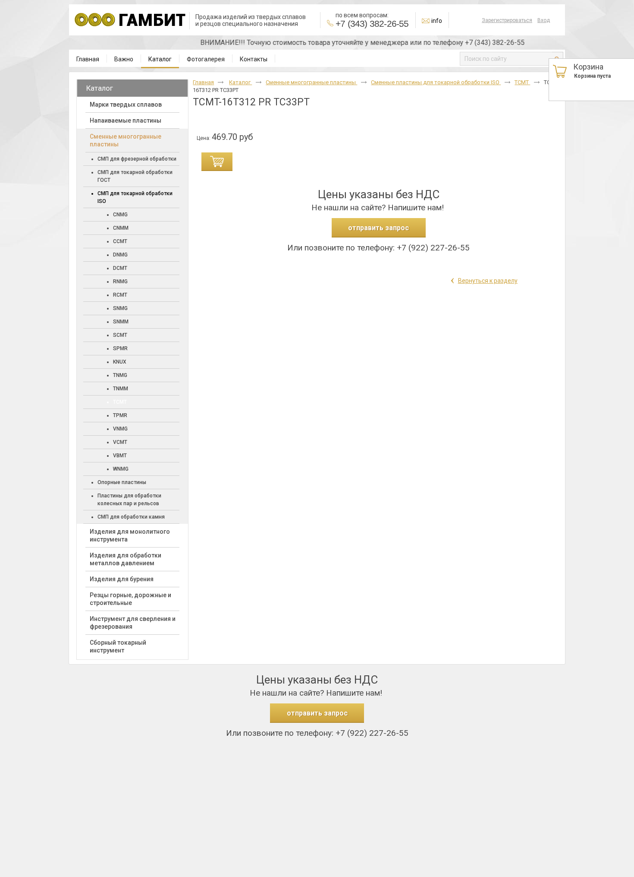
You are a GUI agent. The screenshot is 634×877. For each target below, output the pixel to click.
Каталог (160, 59)
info (436, 20)
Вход (543, 20)
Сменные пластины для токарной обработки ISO (436, 82)
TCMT (522, 82)
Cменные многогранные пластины (311, 82)
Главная (203, 82)
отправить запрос (378, 228)
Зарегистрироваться (507, 20)
